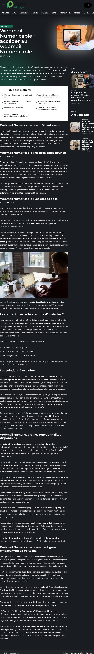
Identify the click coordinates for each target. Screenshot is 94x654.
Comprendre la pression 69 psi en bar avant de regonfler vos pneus (81, 96)
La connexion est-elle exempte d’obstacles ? (49, 102)
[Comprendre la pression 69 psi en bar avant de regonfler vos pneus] (82, 81)
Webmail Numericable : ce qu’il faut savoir (18, 96)
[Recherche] (87, 5)
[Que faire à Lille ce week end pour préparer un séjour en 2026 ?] (75, 145)
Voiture (73, 90)
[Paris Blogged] (16, 5)
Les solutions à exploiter (13, 108)
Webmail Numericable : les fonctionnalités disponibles (47, 109)
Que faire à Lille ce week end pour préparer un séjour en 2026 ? (87, 145)
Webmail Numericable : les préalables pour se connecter (48, 96)
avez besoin (36, 223)
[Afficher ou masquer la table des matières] (49, 90)
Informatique (6, 26)
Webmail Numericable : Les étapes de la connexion (17, 102)
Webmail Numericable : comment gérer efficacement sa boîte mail (17, 115)
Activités (85, 119)
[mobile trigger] (4, 5)
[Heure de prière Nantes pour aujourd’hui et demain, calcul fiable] (75, 127)
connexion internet (50, 323)
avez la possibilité (49, 376)
